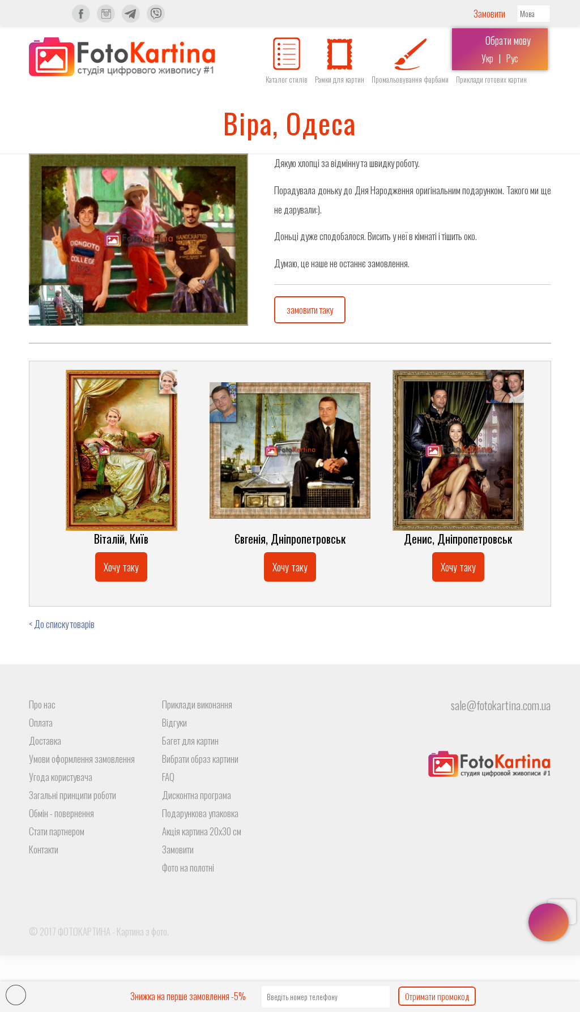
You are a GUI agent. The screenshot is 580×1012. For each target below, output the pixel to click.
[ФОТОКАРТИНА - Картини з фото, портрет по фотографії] (121, 56)
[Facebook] (486, 931)
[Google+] (502, 931)
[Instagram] (106, 19)
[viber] (155, 19)
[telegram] (130, 19)
